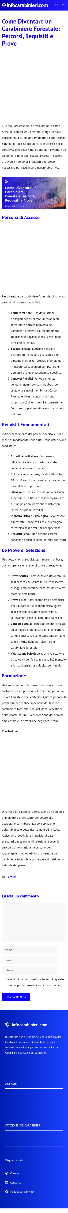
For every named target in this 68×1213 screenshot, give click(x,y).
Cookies (14, 1173)
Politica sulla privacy (22, 1191)
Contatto (15, 1182)
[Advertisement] (34, 87)
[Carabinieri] (26, 5)
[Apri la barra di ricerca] (57, 5)
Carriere (12, 877)
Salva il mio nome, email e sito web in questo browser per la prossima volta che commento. (35, 982)
